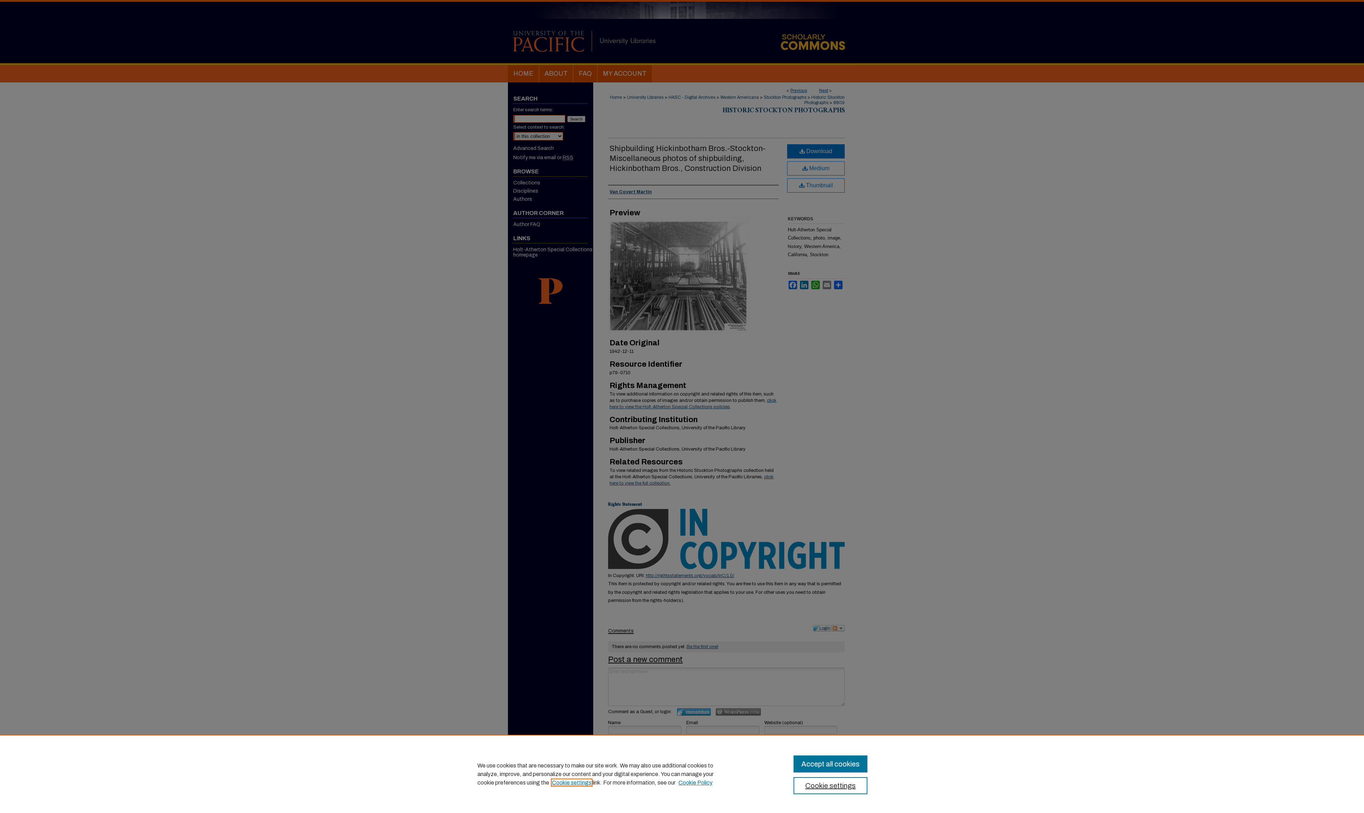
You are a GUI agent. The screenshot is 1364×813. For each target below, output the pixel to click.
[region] (682, 774)
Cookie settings (571, 783)
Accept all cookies (830, 764)
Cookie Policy (695, 783)
